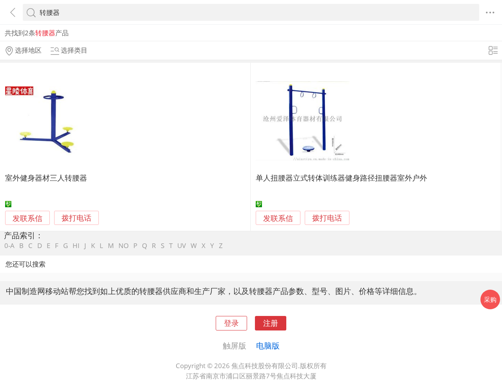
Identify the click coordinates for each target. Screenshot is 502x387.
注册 (270, 323)
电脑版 (268, 345)
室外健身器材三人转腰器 (46, 178)
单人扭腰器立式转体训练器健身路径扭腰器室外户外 (341, 178)
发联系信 (27, 218)
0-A (9, 245)
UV (181, 245)
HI (76, 245)
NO (123, 245)
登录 (231, 323)
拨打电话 (76, 218)
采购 (490, 299)
